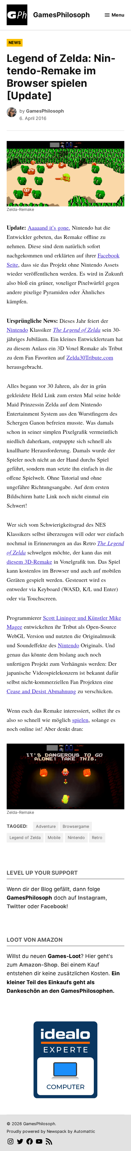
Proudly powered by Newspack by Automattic (51, 1131)
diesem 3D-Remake (29, 561)
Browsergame (76, 826)
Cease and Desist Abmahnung (41, 691)
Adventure (46, 826)
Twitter (16, 906)
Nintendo (17, 329)
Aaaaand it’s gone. (49, 227)
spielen (80, 720)
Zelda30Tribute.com (89, 357)
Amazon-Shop (38, 965)
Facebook (53, 906)
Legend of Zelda (25, 837)
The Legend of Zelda (76, 329)
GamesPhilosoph (61, 15)
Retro (97, 837)
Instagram (92, 898)
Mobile (54, 837)
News (15, 42)
